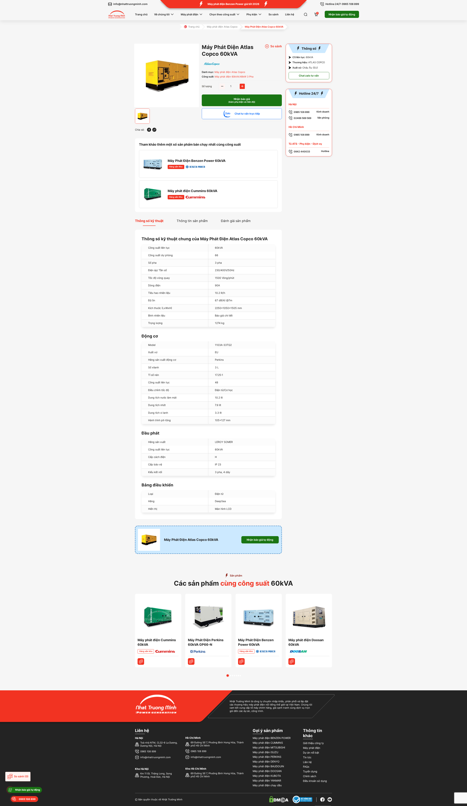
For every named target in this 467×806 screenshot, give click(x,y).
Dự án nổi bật (311, 752)
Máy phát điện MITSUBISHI (269, 747)
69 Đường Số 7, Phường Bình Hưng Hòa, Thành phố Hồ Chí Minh (217, 744)
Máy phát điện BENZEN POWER (272, 737)
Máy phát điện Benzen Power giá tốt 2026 (233, 3)
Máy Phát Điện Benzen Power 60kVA (196, 161)
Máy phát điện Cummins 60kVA (192, 191)
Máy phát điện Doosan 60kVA (306, 642)
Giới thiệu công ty (313, 743)
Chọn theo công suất (222, 14)
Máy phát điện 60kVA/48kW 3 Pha (234, 76)
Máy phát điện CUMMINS (268, 742)
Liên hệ (289, 14)
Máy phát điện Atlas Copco (222, 26)
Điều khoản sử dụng (315, 780)
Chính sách (309, 776)
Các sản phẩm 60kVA (233, 583)
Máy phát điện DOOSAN (267, 771)
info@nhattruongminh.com (155, 757)
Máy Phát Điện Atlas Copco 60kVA (191, 540)
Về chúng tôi (162, 14)
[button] (227, 675)
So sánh (274, 14)
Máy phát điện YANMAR (267, 780)
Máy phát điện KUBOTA (267, 775)
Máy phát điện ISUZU (265, 752)
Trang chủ (141, 14)
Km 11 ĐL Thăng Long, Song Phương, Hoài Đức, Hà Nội (156, 775)
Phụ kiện (251, 14)
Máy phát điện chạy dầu (267, 785)
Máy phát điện (189, 14)
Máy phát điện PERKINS (267, 756)
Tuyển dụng (310, 771)
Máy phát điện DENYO (266, 761)
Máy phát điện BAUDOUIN (268, 766)
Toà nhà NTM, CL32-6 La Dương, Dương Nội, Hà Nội (158, 744)
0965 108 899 (148, 751)
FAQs (306, 766)
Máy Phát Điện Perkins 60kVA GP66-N (205, 642)
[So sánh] (141, 661)
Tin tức (307, 757)
